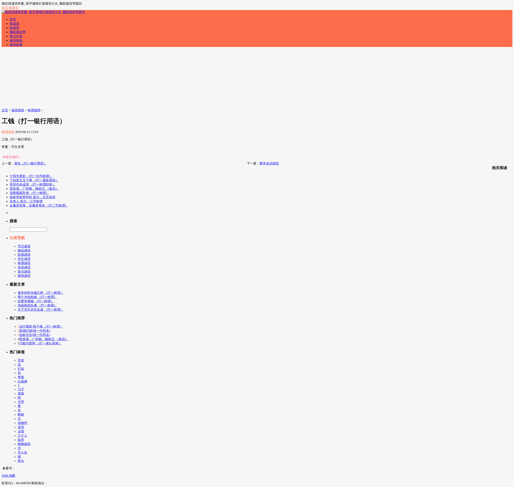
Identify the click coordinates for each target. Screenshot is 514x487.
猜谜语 (14, 27)
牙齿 (21, 360)
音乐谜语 (24, 271)
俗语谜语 (24, 267)
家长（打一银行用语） (30, 163)
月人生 (22, 452)
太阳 (21, 431)
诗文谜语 (24, 259)
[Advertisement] (257, 78)
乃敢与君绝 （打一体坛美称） (40, 343)
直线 (21, 393)
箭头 (21, 461)
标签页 (13, 7)
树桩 (21, 414)
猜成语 (14, 23)
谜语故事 (16, 44)
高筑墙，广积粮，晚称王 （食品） (34, 188)
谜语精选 (16, 40)
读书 (21, 427)
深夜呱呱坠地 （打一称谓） (29, 193)
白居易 (22, 381)
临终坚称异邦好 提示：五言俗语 (32, 197)
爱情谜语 (24, 275)
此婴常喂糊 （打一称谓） (36, 301)
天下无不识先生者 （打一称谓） (40, 309)
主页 (5, 110)
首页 (5, 7)
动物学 (22, 423)
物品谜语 (24, 250)
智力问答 (16, 36)
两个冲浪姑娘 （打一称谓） (37, 297)
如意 (21, 439)
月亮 (21, 402)
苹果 (21, 377)
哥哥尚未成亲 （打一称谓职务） (32, 184)
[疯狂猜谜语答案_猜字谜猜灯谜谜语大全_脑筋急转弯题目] (43, 12)
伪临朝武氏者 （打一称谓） (37, 305)
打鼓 (21, 368)
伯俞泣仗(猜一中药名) (34, 335)
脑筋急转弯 (18, 32)
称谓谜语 (34, 110)
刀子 (21, 389)
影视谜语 (24, 254)
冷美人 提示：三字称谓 (26, 201)
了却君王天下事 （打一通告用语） (34, 180)
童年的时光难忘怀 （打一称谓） (40, 292)
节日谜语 (24, 246)
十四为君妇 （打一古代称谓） (31, 176)
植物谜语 (24, 444)
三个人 (22, 435)
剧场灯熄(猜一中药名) (34, 330)
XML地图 (8, 475)
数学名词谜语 (269, 163)
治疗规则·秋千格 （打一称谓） (41, 326)
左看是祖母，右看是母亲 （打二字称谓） (39, 205)
